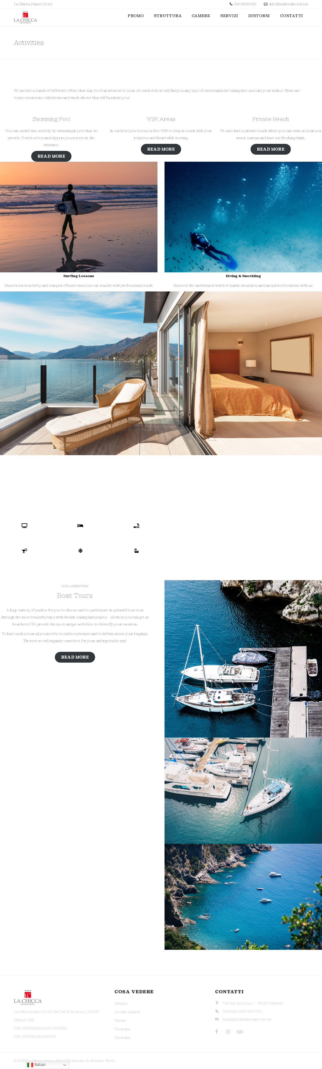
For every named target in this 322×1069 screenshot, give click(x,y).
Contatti (291, 15)
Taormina (122, 1029)
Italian (39, 1064)
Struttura (168, 15)
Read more (51, 156)
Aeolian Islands (127, 1012)
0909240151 (244, 4)
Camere (201, 15)
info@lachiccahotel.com (288, 4)
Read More (75, 657)
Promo (136, 15)
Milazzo (121, 1003)
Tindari (120, 1020)
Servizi (229, 15)
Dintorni (259, 15)
